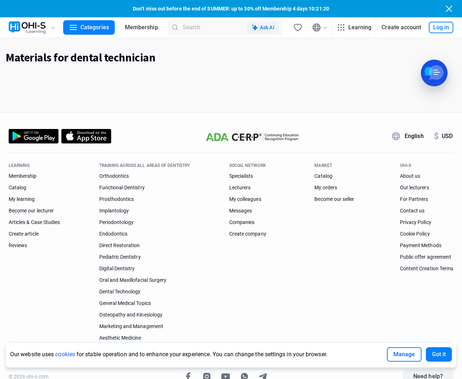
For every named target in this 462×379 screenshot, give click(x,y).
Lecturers (239, 187)
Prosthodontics (116, 199)
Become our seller (334, 199)
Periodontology (116, 222)
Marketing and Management (131, 326)
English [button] (414, 136)
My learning (22, 199)
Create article (24, 234)
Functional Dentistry (122, 187)
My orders (325, 187)
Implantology (114, 211)
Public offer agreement (425, 257)
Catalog (17, 187)
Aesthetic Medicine (120, 338)
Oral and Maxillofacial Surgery (132, 280)
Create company (247, 234)
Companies (241, 222)
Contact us (412, 211)
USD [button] (443, 136)
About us (410, 176)
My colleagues (245, 199)
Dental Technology (120, 291)
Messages (240, 211)
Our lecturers (414, 187)
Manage (404, 354)
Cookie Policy (415, 234)
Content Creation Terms (426, 268)
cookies (65, 354)
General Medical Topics (125, 303)
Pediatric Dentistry (120, 257)
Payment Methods (420, 245)
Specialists (241, 176)
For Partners (414, 199)
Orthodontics (114, 176)
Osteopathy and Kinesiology (130, 315)
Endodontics (113, 234)
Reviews (18, 245)
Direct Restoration (119, 245)
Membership (141, 27)
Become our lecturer (31, 211)
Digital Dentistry (117, 268)
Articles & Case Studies (34, 222)
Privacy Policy (415, 222)
